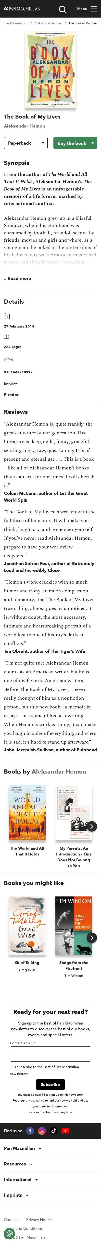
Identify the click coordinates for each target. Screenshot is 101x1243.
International (17, 1179)
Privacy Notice (39, 1219)
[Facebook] (30, 1131)
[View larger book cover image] (50, 69)
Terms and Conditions (23, 1228)
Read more (19, 278)
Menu (82, 8)
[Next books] (92, 826)
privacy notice (34, 1100)
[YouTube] (65, 1131)
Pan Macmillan (19, 1148)
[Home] (22, 9)
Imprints (13, 1195)
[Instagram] (42, 1131)
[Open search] (63, 10)
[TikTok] (54, 1131)
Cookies (11, 1219)
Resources (15, 1164)
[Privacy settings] (9, 1233)
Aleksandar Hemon (48, 23)
